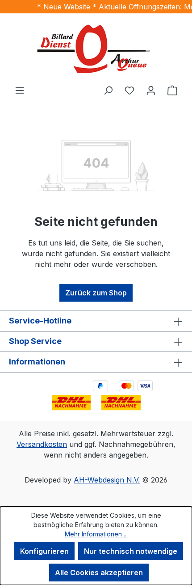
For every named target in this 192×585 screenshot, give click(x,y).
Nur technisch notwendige (130, 551)
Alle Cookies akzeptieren (99, 572)
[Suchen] (108, 90)
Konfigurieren (44, 551)
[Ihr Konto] (151, 90)
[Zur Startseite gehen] (96, 49)
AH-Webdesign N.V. (107, 479)
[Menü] (19, 90)
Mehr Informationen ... (96, 534)
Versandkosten (42, 444)
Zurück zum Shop (96, 292)
